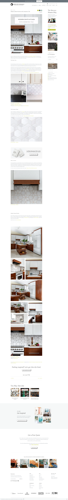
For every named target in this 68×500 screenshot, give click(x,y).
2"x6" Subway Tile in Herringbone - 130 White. (17, 102)
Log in (54, 3)
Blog (56, 5)
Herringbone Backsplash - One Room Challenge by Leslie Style (52, 78)
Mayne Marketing (17, 103)
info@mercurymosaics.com (54, 478)
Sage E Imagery (36, 217)
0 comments (40, 12)
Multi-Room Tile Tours (51, 79)
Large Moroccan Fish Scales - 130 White (16, 104)
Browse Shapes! (53, 474)
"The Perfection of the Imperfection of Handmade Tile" (31, 72)
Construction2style (26, 105)
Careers (40, 488)
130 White (28, 69)
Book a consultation (51, 29)
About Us (40, 484)
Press (30, 486)
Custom (47, 5)
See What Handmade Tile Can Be (34, 151)
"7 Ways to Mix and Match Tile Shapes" (28, 115)
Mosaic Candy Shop (32, 485)
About (50, 5)
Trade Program (50, 3)
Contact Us (40, 486)
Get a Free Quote (41, 487)
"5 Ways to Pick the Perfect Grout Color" (31, 168)
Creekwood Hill (26, 217)
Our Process (40, 485)
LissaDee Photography (17, 105)
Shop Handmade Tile (34, 5)
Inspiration (43, 5)
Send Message (34, 447)
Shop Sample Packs (33, 154)
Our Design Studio (50, 69)
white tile (23, 71)
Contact (53, 5)
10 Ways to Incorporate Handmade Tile (51, 74)
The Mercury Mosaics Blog (52, 11)
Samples (40, 5)
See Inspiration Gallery (22, 420)
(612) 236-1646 (53, 476)
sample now (39, 1)
